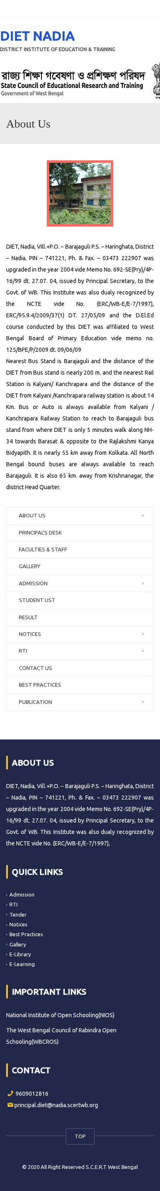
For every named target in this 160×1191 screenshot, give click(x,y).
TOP (80, 1136)
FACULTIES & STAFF (43, 549)
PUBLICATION (35, 702)
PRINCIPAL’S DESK (40, 532)
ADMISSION (33, 583)
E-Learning (22, 964)
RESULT (28, 617)
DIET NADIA (37, 35)
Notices (18, 924)
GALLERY (29, 566)
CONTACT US (35, 668)
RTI (23, 651)
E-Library (20, 954)
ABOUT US (32, 515)
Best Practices (26, 934)
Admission (21, 894)
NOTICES (30, 634)
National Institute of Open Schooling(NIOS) (60, 1015)
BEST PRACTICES (40, 685)
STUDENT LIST (37, 600)
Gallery (17, 944)
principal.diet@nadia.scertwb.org (56, 1105)
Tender (18, 914)
